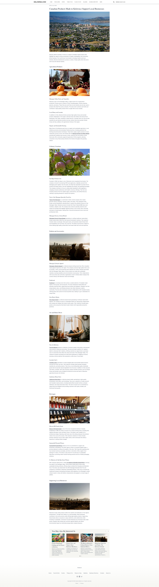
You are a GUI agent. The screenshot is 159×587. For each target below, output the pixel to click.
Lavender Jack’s (53, 362)
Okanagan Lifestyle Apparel (55, 266)
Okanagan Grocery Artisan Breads (57, 218)
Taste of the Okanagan (54, 199)
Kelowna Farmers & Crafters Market (81, 133)
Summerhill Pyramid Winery (55, 445)
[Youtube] (79, 576)
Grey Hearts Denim (53, 299)
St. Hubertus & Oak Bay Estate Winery (76, 462)
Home (50, 573)
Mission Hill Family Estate (55, 428)
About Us (108, 573)
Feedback (79, 567)
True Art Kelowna (53, 347)
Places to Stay (78, 573)
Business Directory (93, 573)
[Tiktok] (81, 576)
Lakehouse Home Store (54, 379)
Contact (102, 573)
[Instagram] (77, 576)
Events (63, 573)
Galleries (85, 573)
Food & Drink (56, 573)
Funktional (51, 283)
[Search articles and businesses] (114, 2)
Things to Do (70, 573)
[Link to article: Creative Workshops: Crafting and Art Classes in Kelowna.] (58, 538)
